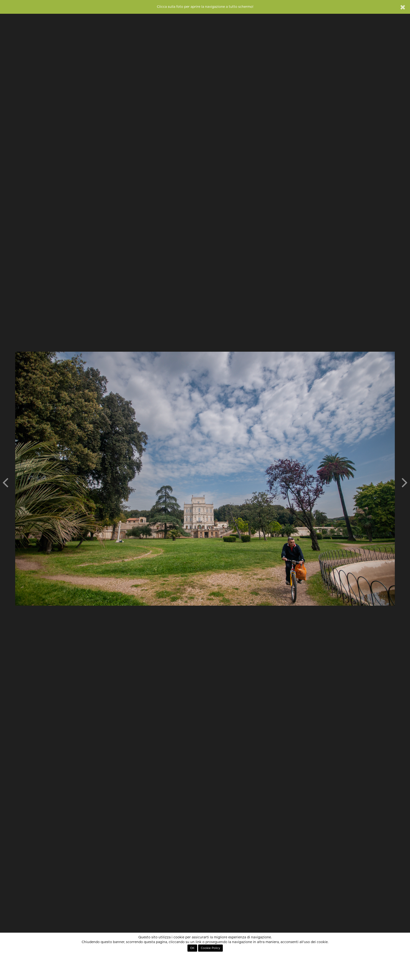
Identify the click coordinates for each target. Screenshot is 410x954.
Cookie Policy (210, 948)
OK (192, 948)
